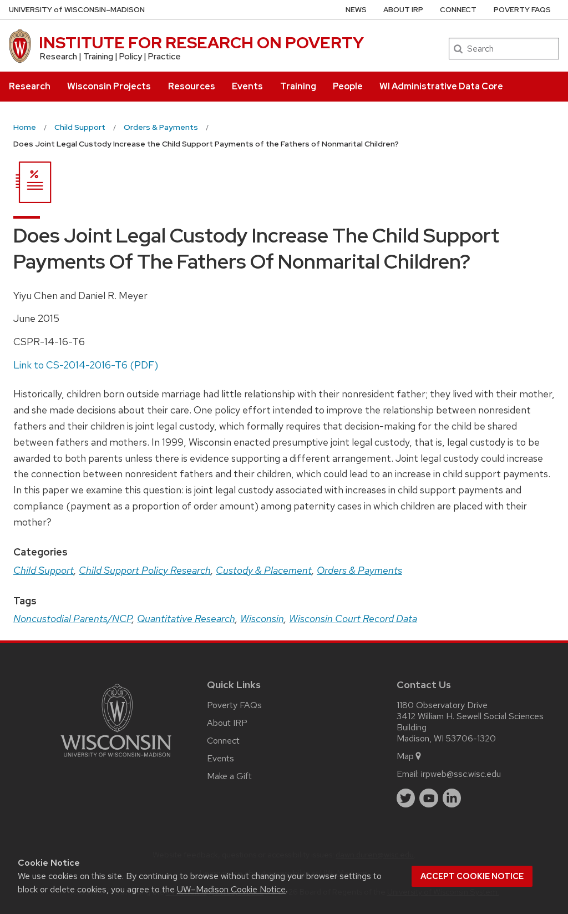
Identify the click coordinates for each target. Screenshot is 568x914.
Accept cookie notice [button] (472, 876)
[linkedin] (452, 798)
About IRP (403, 9)
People (348, 86)
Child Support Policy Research (145, 570)
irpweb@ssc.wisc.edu (461, 774)
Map (405, 756)
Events (247, 86)
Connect (458, 9)
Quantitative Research (186, 618)
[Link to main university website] (115, 759)
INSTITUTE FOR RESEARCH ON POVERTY (201, 42)
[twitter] (406, 798)
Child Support (43, 570)
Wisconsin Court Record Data (353, 618)
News (356, 9)
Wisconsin (262, 618)
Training (298, 86)
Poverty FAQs (522, 9)
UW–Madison (77, 9)
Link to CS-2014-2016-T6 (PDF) (85, 364)
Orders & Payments (359, 570)
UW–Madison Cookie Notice (231, 889)
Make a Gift (229, 776)
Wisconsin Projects (109, 86)
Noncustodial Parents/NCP (72, 618)
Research (29, 86)
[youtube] (428, 798)
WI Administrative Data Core (441, 86)
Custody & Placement (264, 570)
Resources (191, 86)
